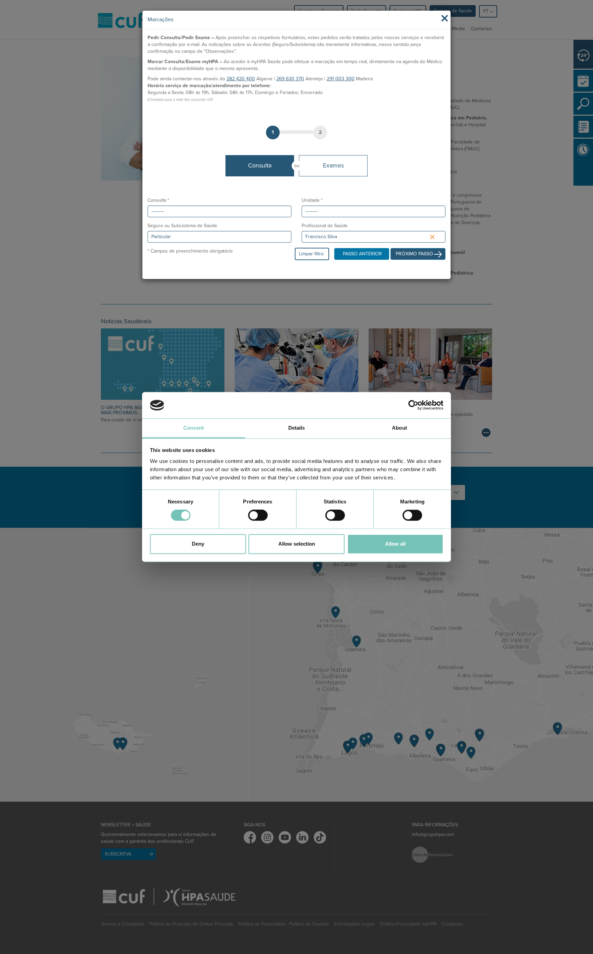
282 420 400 (240, 79)
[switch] (258, 515)
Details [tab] (296, 428)
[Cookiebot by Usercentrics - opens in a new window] (413, 405)
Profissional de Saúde (325, 226)
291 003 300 (340, 79)
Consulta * (158, 200)
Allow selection (296, 544)
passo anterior (362, 254)
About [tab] (399, 428)
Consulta (259, 165)
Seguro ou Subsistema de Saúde (182, 226)
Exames (333, 165)
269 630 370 (290, 79)
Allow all (395, 544)
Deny (198, 544)
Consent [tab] (193, 428)
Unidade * (312, 200)
